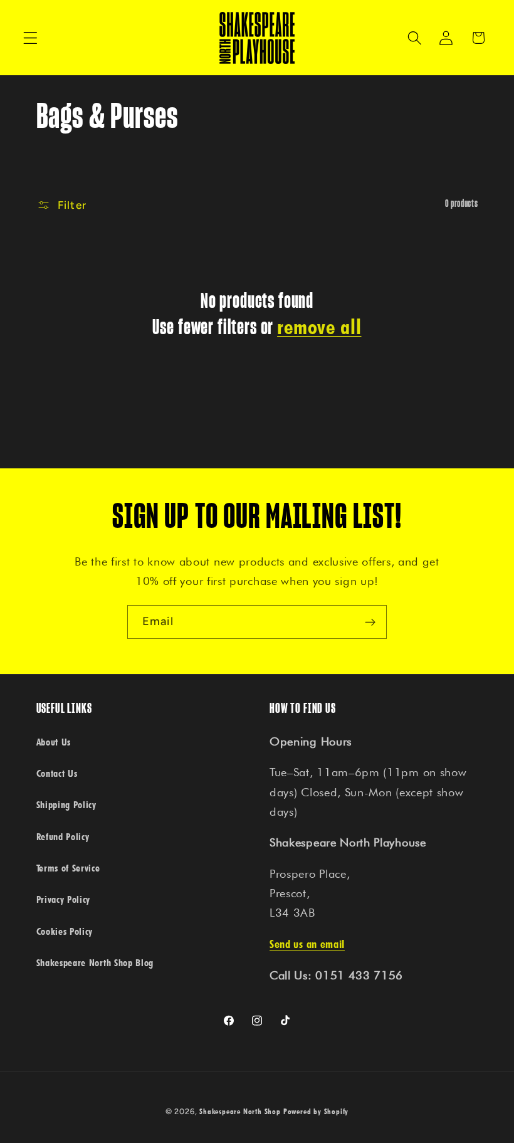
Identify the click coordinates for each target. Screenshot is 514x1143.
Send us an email (307, 944)
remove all (319, 326)
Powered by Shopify (316, 1111)
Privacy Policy (63, 899)
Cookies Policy (64, 931)
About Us (53, 741)
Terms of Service (68, 867)
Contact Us (57, 773)
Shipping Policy (66, 804)
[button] (30, 38)
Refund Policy (63, 836)
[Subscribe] (370, 622)
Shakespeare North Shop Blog (95, 962)
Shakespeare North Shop (240, 1111)
